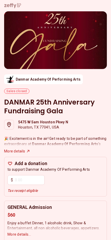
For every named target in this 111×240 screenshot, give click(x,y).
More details (14, 151)
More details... (19, 234)
